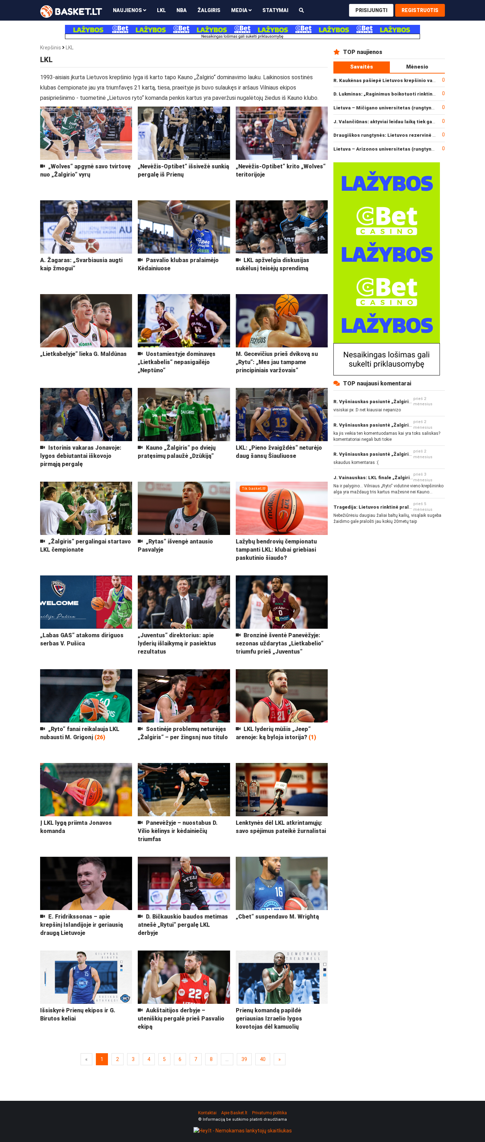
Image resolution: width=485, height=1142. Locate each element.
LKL (161, 10)
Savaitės (361, 67)
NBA (181, 10)
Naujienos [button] (128, 10)
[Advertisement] (389, 579)
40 (263, 1059)
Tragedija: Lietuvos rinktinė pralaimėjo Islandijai (390, 507)
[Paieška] (301, 10)
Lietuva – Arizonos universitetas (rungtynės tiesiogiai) (397, 149)
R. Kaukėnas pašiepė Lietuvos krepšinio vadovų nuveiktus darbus (409, 80)
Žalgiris (208, 10)
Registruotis (420, 10)
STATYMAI (275, 10)
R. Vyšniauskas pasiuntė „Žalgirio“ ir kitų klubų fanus (394, 401)
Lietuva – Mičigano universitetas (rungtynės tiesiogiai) (397, 107)
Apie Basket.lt (234, 1112)
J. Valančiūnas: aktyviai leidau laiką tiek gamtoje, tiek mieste (404, 121)
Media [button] (240, 10)
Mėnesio (417, 67)
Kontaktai (207, 1112)
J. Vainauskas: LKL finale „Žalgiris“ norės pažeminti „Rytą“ (401, 477)
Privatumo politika (269, 1112)
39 (244, 1059)
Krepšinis (50, 47)
